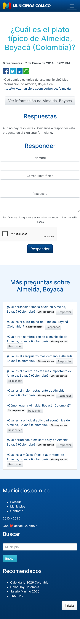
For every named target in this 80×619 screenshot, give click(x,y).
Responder (64, 312)
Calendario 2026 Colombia (29, 582)
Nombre (40, 158)
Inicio (69, 605)
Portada (16, 502)
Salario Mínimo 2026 (24, 591)
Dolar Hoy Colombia (24, 587)
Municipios (17, 506)
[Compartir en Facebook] (6, 71)
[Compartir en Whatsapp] (26, 71)
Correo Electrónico (40, 176)
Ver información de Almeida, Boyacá (40, 101)
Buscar (10, 558)
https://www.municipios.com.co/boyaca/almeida (37, 88)
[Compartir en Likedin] (20, 71)
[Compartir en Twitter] (13, 71)
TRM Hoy (16, 596)
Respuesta (40, 194)
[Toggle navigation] (72, 6)
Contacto (16, 511)
